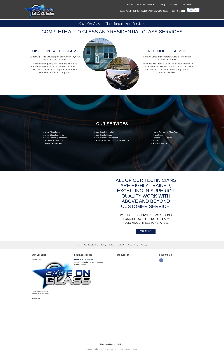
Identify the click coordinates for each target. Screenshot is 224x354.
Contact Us (187, 4)
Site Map (144, 245)
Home (130, 4)
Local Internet (132, 349)
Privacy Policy (133, 245)
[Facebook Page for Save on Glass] (161, 261)
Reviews (173, 4)
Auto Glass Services (146, 4)
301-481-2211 (178, 11)
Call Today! (146, 231)
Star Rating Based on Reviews (111, 344)
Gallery (162, 4)
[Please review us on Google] (193, 11)
